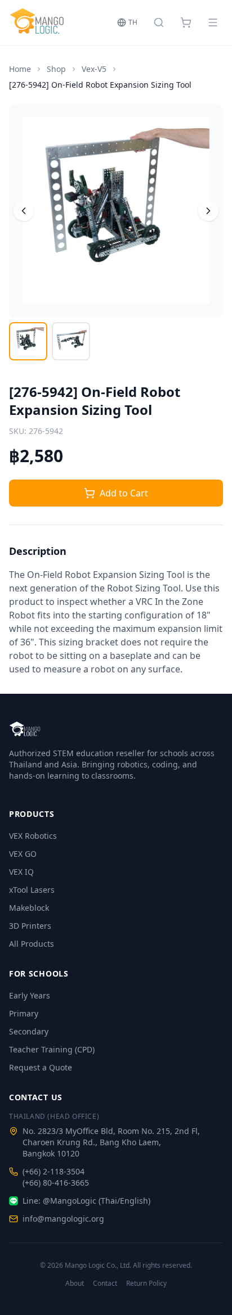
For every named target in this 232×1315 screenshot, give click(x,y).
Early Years (29, 995)
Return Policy (146, 1283)
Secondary (28, 1031)
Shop (56, 69)
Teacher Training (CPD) (52, 1049)
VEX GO (23, 853)
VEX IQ (21, 871)
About (74, 1283)
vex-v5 (94, 69)
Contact (105, 1283)
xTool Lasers (32, 889)
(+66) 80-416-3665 (56, 1182)
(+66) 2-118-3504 (53, 1171)
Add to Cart (124, 493)
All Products (31, 943)
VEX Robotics (33, 835)
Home (20, 69)
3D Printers (30, 925)
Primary (23, 1013)
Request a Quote (40, 1067)
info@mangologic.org (63, 1218)
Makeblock (29, 907)
